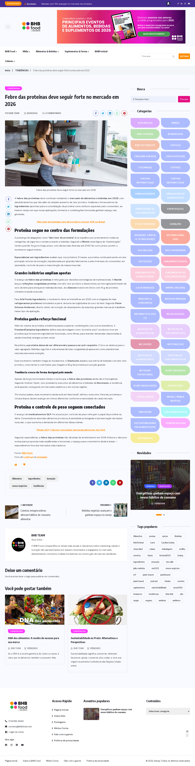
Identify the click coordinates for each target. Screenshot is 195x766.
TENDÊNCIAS (22, 70)
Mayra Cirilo (175, 287)
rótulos (167, 581)
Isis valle (169, 562)
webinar (162, 600)
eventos (137, 555)
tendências (39, 486)
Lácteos (145, 261)
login (28, 576)
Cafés (175, 145)
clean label (138, 549)
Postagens (60, 722)
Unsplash (42, 457)
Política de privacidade (66, 740)
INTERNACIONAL (175, 237)
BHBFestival (101, 51)
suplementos (139, 587)
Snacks (145, 412)
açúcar (165, 536)
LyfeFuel (28, 457)
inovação (51, 478)
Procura (184, 99)
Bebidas (175, 134)
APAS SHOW (145, 134)
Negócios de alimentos (145, 331)
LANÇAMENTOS (175, 261)
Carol (152, 542)
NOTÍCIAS (175, 344)
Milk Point (27, 453)
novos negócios (19, 486)
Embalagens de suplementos (145, 210)
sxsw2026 (177, 587)
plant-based (148, 574)
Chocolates (175, 156)
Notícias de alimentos (145, 357)
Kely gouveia (175, 250)
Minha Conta (61, 728)
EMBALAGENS (145, 193)
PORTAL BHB (145, 396)
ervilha (182, 549)
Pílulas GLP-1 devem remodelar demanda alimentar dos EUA (71, 429)
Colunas (9, 61)
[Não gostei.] (24, 465)
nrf (134, 574)
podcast (154, 581)
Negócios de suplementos (175, 331)
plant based (138, 581)
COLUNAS (145, 167)
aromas (152, 536)
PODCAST (175, 385)
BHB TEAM (16, 648)
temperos (137, 594)
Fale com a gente (63, 734)
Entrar (184, 56)
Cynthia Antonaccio (145, 180)
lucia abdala (145, 287)
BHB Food (10, 51)
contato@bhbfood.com (20, 726)
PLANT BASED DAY (145, 385)
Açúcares (145, 123)
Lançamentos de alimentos (145, 274)
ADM (175, 123)
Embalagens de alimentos (175, 195)
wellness (176, 600)
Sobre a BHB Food (32, 760)
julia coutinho (139, 568)
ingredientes (34, 478)
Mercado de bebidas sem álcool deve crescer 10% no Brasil (71, 221)
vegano (148, 600)
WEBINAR (145, 438)
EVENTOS (175, 208)
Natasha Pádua (175, 298)
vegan (136, 600)
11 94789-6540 (16, 721)
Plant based (175, 370)
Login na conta (16, 732)
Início (7, 70)
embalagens (167, 549)
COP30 (175, 167)
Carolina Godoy (145, 156)
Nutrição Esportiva (145, 372)
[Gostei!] (16, 465)
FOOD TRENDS (145, 224)
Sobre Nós (59, 715)
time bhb (169, 594)
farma (150, 555)
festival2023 (165, 555)
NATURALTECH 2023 (145, 316)
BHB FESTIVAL (145, 145)
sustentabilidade (159, 587)
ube (181, 594)
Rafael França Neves (175, 398)
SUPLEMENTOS (175, 412)
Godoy (180, 555)
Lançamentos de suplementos (175, 274)
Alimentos (17, 478)
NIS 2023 (145, 344)
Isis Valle (145, 250)
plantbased (165, 574)
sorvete (180, 581)
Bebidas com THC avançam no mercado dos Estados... (67, 4)
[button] (159, 515)
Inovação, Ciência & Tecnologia (145, 237)
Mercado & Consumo (145, 300)
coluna (152, 549)
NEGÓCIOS (175, 314)
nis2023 (155, 568)
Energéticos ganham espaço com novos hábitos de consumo (158, 495)
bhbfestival (138, 542)
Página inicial (61, 709)
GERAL (175, 224)
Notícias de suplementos (175, 357)
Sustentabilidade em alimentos (145, 425)
